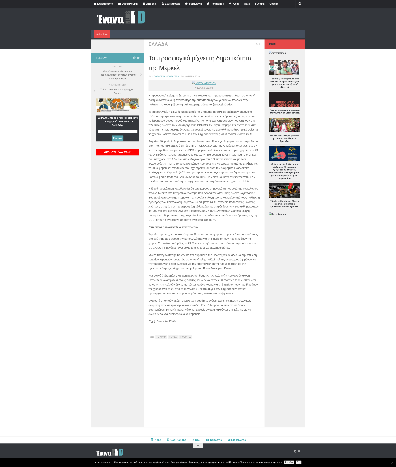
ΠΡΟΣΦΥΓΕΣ (185, 337)
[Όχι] (392, 462)
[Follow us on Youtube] (138, 58)
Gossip (273, 3)
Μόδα (247, 3)
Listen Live (102, 34)
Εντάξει (289, 462)
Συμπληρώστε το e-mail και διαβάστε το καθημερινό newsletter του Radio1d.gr (118, 121)
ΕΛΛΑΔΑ (158, 44)
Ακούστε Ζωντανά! (117, 152)
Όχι (298, 462)
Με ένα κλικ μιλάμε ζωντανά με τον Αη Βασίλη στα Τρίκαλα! (284, 138)
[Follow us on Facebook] (134, 58)
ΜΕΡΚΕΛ (173, 337)
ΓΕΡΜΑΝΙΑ (161, 337)
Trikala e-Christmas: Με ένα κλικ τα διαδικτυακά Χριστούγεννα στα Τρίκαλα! (284, 204)
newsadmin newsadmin (165, 76)
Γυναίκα (260, 3)
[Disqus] (204, 384)
